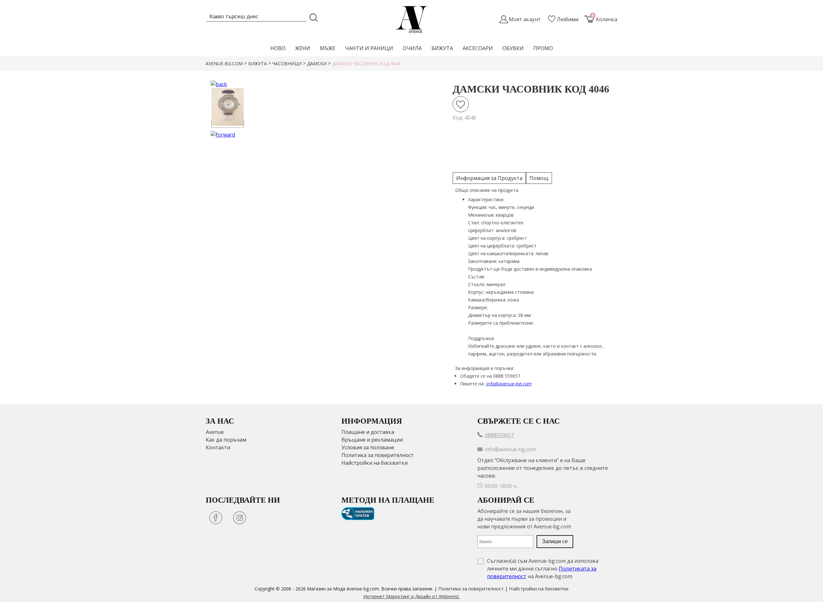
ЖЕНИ (302, 48)
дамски (317, 63)
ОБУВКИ (513, 48)
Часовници (287, 63)
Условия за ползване (367, 447)
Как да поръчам (226, 439)
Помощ (538, 178)
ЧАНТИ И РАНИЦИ (369, 48)
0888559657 (499, 435)
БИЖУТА (442, 48)
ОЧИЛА (412, 48)
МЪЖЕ (327, 48)
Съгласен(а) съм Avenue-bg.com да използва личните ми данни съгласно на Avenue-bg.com (542, 568)
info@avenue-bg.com (508, 384)
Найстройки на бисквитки (374, 462)
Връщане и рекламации (372, 439)
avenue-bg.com (224, 63)
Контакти (218, 447)
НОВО (277, 48)
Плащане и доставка (367, 432)
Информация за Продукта (489, 178)
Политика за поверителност (377, 455)
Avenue (215, 432)
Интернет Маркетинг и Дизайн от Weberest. (411, 596)
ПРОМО (543, 48)
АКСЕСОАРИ (478, 48)
